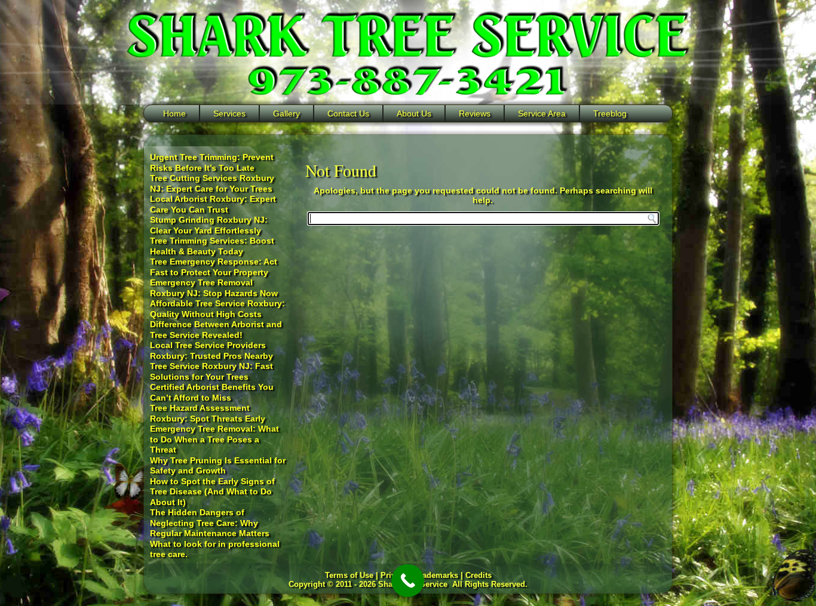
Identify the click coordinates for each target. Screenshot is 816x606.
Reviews (474, 113)
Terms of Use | (353, 575)
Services (229, 113)
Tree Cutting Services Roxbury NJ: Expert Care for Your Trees (212, 183)
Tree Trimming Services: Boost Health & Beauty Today (212, 246)
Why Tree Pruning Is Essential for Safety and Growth (218, 466)
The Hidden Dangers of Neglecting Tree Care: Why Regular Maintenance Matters (209, 522)
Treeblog (610, 113)
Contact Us (348, 113)
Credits (478, 575)
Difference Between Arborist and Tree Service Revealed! (216, 329)
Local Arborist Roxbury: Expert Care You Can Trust (213, 204)
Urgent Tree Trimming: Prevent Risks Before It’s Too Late (212, 162)
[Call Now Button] (407, 580)
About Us (414, 113)
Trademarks (436, 575)
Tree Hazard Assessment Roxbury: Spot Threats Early (207, 413)
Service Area (542, 113)
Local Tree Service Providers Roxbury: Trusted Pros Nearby (211, 350)
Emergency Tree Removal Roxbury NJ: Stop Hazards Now (214, 288)
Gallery (286, 113)
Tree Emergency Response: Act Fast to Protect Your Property (213, 267)
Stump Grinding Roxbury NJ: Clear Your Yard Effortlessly (209, 225)
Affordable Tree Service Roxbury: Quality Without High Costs (217, 309)
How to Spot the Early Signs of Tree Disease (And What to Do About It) (212, 491)
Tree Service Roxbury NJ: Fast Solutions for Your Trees (211, 371)
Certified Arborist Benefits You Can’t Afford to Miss (212, 392)
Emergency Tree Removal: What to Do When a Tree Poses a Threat (214, 439)
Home (174, 113)
